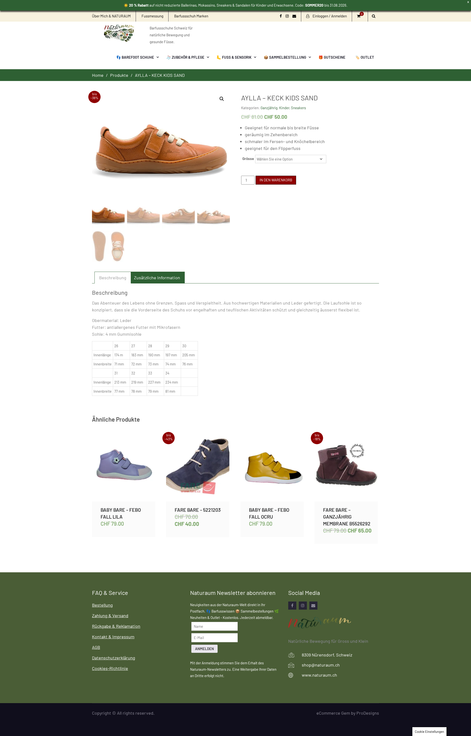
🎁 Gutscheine (331, 57)
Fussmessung (152, 16)
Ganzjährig (269, 108)
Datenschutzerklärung (113, 657)
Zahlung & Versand (110, 615)
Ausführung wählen (123, 467)
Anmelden (204, 648)
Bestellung (102, 605)
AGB (96, 647)
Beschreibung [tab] (112, 277)
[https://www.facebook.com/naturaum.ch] (292, 606)
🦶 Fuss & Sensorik (234, 57)
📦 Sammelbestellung (285, 57)
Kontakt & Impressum (113, 636)
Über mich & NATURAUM (111, 16)
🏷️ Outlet (364, 57)
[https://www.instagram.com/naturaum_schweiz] (303, 606)
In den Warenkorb (276, 180)
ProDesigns (367, 713)
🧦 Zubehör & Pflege (185, 57)
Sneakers (298, 108)
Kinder (284, 108)
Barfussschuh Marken (191, 16)
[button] (221, 98)
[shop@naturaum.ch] (313, 606)
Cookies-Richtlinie (110, 668)
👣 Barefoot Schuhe (135, 57)
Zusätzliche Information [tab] (157, 277)
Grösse (248, 158)
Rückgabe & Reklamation (116, 626)
